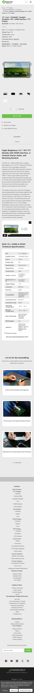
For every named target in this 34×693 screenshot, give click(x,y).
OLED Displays (17, 519)
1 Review (17, 141)
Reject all (14, 690)
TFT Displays (17, 491)
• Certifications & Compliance (17, 603)
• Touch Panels (17, 551)
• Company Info (17, 614)
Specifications (6, 44)
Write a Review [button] (19, 23)
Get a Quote (7, 122)
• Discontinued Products (18, 563)
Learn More (18, 462)
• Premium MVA (17, 496)
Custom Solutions (17, 554)
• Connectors (17, 543)
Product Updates (17, 561)
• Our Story (17, 599)
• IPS (17, 501)
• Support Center (17, 574)
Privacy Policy (14, 687)
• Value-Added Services (17, 558)
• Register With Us (17, 629)
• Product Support (17, 639)
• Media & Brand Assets (17, 624)
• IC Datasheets (17, 578)
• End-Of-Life (17, 566)
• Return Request (17, 637)
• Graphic (17, 514)
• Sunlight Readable (17, 499)
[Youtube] (11, 661)
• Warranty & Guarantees (17, 605)
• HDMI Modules (17, 504)
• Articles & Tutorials (17, 588)
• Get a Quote (17, 633)
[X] (22, 661)
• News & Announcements (17, 610)
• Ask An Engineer (17, 592)
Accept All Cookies (25, 690)
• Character (17, 511)
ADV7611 (16, 39)
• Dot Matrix (17, 533)
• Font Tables (17, 580)
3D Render (15, 44)
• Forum (17, 594)
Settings (5, 690)
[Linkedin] (17, 661)
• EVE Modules (17, 506)
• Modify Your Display (17, 556)
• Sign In (17, 631)
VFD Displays (17, 529)
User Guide (23, 44)
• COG (17, 516)
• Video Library (17, 590)
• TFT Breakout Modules (17, 548)
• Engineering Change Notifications (17, 568)
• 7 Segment (17, 531)
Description (17, 136)
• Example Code (17, 576)
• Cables (17, 541)
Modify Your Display (10, 125)
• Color (17, 526)
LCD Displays (17, 509)
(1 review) (12, 23)
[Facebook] (6, 661)
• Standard (17, 493)
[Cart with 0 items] (26, 2)
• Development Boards (17, 546)
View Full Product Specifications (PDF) (17, 337)
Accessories (17, 539)
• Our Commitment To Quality (17, 601)
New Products (17, 489)
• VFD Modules (17, 536)
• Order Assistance (17, 635)
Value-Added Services (10, 128)
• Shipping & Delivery (17, 607)
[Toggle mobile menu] (31, 2)
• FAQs (17, 612)
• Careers (17, 622)
